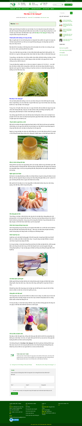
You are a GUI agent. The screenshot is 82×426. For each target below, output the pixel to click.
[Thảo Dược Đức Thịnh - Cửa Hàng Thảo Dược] (12, 4)
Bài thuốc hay (46, 8)
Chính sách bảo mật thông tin (32, 415)
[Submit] (62, 5)
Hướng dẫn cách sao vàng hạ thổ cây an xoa (67, 35)
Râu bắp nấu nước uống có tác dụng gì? (45, 364)
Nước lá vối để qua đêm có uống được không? (67, 30)
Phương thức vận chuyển (31, 409)
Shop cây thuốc (25, 8)
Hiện (17, 23)
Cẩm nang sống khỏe (36, 8)
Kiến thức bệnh (63, 55)
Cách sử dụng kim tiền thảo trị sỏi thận (67, 21)
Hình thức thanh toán (30, 411)
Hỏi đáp (61, 52)
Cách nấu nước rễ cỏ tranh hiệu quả (67, 40)
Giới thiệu (18, 8)
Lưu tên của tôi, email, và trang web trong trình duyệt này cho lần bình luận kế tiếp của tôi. (32, 390)
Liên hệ (52, 8)
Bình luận (13, 374)
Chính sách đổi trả (30, 413)
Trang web (43, 385)
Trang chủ (12, 8)
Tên (12, 385)
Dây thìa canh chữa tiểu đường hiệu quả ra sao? (67, 25)
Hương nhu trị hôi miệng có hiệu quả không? (21, 364)
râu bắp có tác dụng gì (40, 32)
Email (27, 385)
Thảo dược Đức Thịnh (44, 17)
